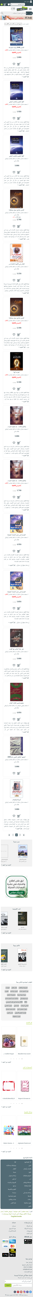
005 (25, 1002)
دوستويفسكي (24, 998)
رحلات (29, 1199)
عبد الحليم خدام (24, 991)
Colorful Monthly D (9, 1099)
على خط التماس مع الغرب (16, 649)
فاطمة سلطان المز (22, 929)
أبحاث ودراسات (7, 1214)
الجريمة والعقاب (23, 988)
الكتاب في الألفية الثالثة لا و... (16, 264)
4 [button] (13, 1059)
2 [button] (19, 1059)
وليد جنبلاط (21, 966)
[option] (24, 1041)
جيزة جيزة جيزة (21, 995)
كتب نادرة (16, 1214)
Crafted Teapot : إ (9, 1054)
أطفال (14, 1169)
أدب (30, 1179)
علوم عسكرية (27, 1203)
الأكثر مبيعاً (23, 1214)
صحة (14, 1172)
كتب (31, 1211)
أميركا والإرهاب (16, 800)
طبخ (30, 1172)
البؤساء (8, 988)
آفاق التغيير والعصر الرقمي (16, 102)
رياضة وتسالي (27, 1192)
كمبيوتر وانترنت (12, 1182)
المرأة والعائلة (27, 1186)
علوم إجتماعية (12, 1196)
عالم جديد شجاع (10, 1009)
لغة (15, 1162)
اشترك (8, 1285)
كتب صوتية (17, 1211)
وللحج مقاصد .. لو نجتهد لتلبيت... (16, 426)
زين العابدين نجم (22, 861)
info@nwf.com (27, 1269)
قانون (29, 1206)
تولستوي (16, 1005)
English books (16, 1216)
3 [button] (16, 1059)
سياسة (14, 1192)
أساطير (14, 1179)
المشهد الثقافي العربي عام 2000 (16, 757)
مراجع (14, 1186)
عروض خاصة (8, 1211)
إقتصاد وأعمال (27, 1169)
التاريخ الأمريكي (22, 859)
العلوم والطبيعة (12, 1189)
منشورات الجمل (11, 995)
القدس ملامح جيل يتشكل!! (16, 210)
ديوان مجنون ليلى (22, 1009)
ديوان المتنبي (8, 1005)
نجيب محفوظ (16, 1016)
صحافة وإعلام (27, 1182)
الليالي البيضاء (24, 1005)
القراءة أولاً (17, 372)
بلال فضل (14, 988)
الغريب (6, 991)
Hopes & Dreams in (24, 1099)
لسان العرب (10, 1013)
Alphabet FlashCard (24, 1143)
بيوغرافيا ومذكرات (11, 1165)
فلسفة (29, 1196)
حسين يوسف (3, 861)
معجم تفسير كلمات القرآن (16, 703)
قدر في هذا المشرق (22, 964)
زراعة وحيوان (12, 1175)
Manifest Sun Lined (24, 1054)
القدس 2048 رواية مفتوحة (16, 47)
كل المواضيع (28, 1162)
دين (30, 1189)
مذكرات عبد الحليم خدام (11, 998)
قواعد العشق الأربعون (20, 1013)
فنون (30, 1165)
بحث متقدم (25, 1211)
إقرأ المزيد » (25, 77)
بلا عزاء (22, 927)
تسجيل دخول (27, 2)
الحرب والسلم (14, 991)
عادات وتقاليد (12, 1199)
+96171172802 (27, 1267)
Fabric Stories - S (8, 1143)
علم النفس (13, 1203)
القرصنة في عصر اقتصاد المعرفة (16, 535)
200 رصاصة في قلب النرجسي (14, 1002)
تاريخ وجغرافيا (27, 1175)
